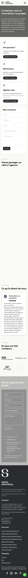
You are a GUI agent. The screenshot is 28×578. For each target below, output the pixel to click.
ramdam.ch (14, 569)
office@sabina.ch (11, 440)
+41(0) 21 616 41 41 (12, 437)
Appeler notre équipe (10, 101)
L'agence (3, 558)
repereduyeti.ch (5, 569)
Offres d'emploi (5, 563)
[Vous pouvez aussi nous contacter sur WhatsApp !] (25, 575)
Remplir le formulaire (10, 56)
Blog (2, 561)
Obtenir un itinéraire (10, 78)
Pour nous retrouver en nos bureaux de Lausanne (14, 444)
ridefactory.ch (22, 569)
